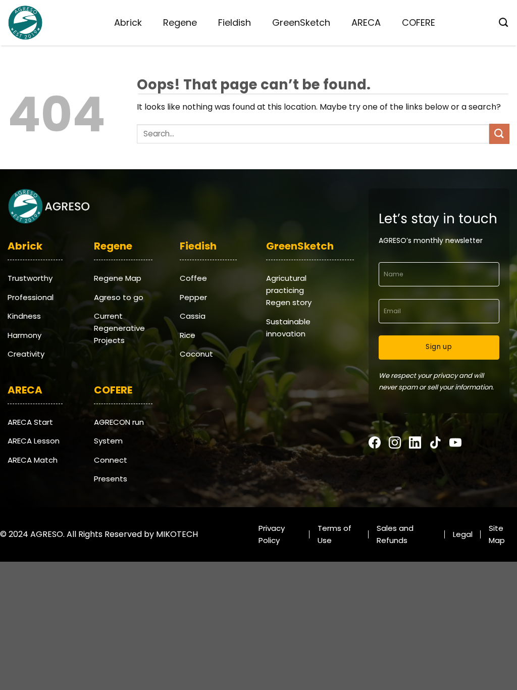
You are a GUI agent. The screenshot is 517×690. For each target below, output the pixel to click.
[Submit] (499, 133)
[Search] (500, 22)
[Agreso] (25, 23)
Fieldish (234, 22)
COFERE (418, 22)
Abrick (128, 22)
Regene (180, 22)
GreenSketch (301, 22)
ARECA (366, 22)
